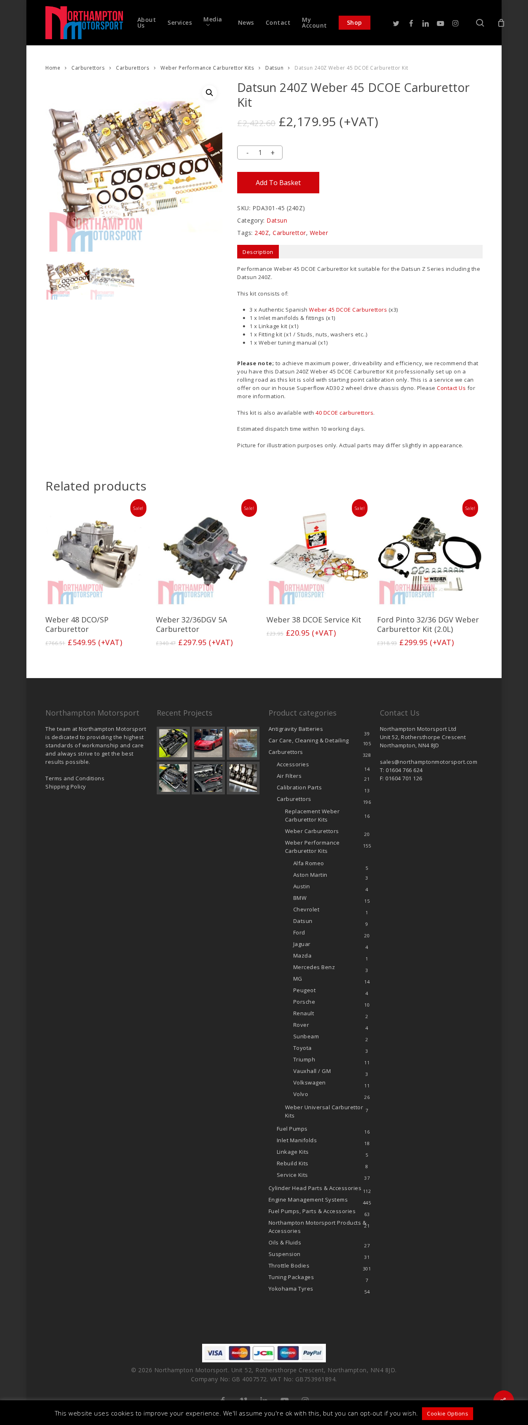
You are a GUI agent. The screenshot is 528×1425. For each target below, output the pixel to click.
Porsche (304, 1001)
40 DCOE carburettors (344, 412)
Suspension (285, 1254)
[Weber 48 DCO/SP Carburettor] (97, 554)
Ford (299, 932)
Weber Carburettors (312, 831)
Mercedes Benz (314, 967)
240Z (262, 233)
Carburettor (289, 233)
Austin (301, 886)
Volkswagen (309, 1082)
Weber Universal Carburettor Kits (324, 1111)
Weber (319, 233)
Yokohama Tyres (291, 1288)
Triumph (304, 1059)
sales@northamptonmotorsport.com (429, 761)
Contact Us (451, 388)
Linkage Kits (293, 1151)
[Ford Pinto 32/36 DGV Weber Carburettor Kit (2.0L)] (429, 554)
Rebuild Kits (293, 1163)
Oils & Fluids (285, 1242)
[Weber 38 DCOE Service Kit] (318, 554)
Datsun (274, 67)
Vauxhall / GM (312, 1071)
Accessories (293, 764)
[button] (209, 92)
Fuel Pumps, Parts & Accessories (312, 1211)
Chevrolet (306, 909)
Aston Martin (310, 874)
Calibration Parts (299, 787)
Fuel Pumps (292, 1128)
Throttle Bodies (289, 1265)
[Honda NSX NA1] (208, 743)
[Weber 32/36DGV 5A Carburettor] (208, 554)
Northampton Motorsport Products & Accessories (318, 1227)
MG (297, 978)
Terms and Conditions (74, 778)
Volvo (301, 1094)
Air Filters (289, 775)
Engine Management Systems (308, 1199)
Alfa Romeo (308, 863)
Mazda (302, 955)
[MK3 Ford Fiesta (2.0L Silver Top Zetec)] (208, 778)
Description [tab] (258, 252)
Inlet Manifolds (297, 1140)
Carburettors (88, 67)
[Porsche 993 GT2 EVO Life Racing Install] (243, 743)
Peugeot (304, 990)
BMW (300, 897)
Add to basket (278, 182)
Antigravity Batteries (296, 728)
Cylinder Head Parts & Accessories (315, 1188)
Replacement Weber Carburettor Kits (312, 815)
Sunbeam (306, 1036)
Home (52, 67)
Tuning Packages (291, 1277)
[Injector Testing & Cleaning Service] (243, 778)
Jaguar (302, 944)
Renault (303, 1013)
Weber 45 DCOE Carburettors (348, 309)
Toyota (302, 1048)
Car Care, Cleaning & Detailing (309, 740)
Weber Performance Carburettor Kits (207, 67)
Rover (301, 1024)
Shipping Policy (65, 786)
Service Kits (292, 1175)
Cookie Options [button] (447, 1413)
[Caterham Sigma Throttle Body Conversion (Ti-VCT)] (173, 778)
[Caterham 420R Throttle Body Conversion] (173, 743)
